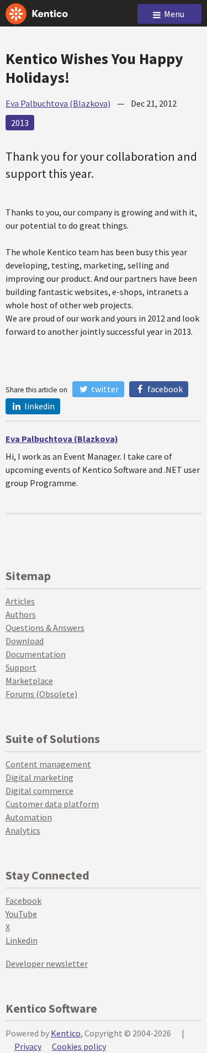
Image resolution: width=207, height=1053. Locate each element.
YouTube (21, 913)
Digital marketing (39, 777)
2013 (20, 122)
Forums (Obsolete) (41, 693)
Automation (29, 817)
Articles (20, 601)
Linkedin (22, 940)
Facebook (164, 388)
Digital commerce (39, 790)
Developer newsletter (47, 963)
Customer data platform (52, 803)
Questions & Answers (45, 627)
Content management (48, 764)
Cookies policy (79, 1046)
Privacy (27, 1046)
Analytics (23, 830)
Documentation (36, 654)
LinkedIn (39, 406)
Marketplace (29, 680)
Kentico (66, 1033)
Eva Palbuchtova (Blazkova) (58, 103)
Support (21, 667)
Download (25, 640)
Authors (21, 614)
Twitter (104, 388)
